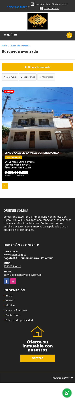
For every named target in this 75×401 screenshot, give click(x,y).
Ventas (9, 300)
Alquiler (10, 305)
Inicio (4, 45)
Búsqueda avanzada (20, 45)
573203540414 (51, 8)
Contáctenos (13, 315)
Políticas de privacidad (19, 320)
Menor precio (29, 76)
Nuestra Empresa (16, 310)
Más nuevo (11, 76)
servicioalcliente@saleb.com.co (51, 4)
